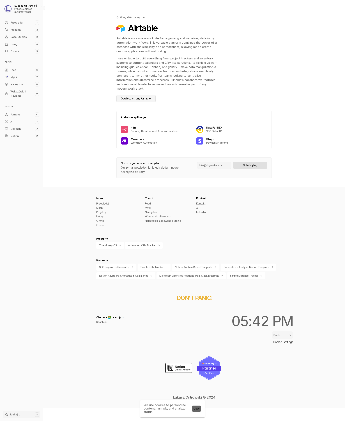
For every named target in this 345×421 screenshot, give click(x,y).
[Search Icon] (21, 414)
